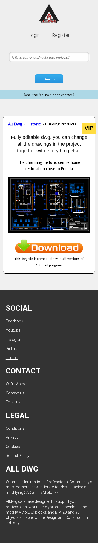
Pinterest (13, 348)
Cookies (13, 446)
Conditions (15, 428)
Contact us (15, 393)
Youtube (13, 330)
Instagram (14, 339)
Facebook (14, 321)
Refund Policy (17, 455)
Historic (33, 124)
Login (34, 35)
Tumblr (12, 358)
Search (49, 78)
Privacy (12, 437)
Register (61, 35)
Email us (13, 402)
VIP (89, 128)
